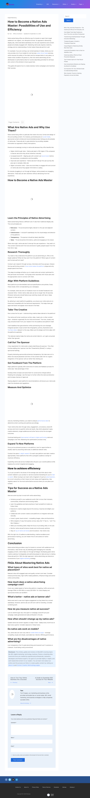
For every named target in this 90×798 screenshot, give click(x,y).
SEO (48, 4)
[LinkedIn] (16, 779)
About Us (11, 665)
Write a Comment (17, 34)
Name (12, 737)
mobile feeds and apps (37, 632)
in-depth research (24, 453)
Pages (80, 4)
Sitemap (64, 787)
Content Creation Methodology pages (28, 665)
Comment (13, 722)
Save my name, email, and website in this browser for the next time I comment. (31, 755)
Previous (15, 682)
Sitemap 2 (72, 787)
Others (64, 4)
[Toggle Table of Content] (21, 122)
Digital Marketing (12, 17)
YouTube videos (12, 330)
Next (49, 682)
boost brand (45, 156)
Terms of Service (46, 787)
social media (46, 137)
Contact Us (18, 787)
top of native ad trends (22, 531)
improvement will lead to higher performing (34, 437)
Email (12, 746)
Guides (73, 4)
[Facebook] (6, 779)
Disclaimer (56, 787)
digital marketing (25, 558)
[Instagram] (13, 779)
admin (52, 795)
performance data (42, 421)
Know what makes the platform (34, 266)
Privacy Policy (35, 787)
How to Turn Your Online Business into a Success (19, 678)
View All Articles (24, 703)
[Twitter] (9, 779)
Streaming (39, 4)
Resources (55, 4)
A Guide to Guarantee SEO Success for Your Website (44, 678)
